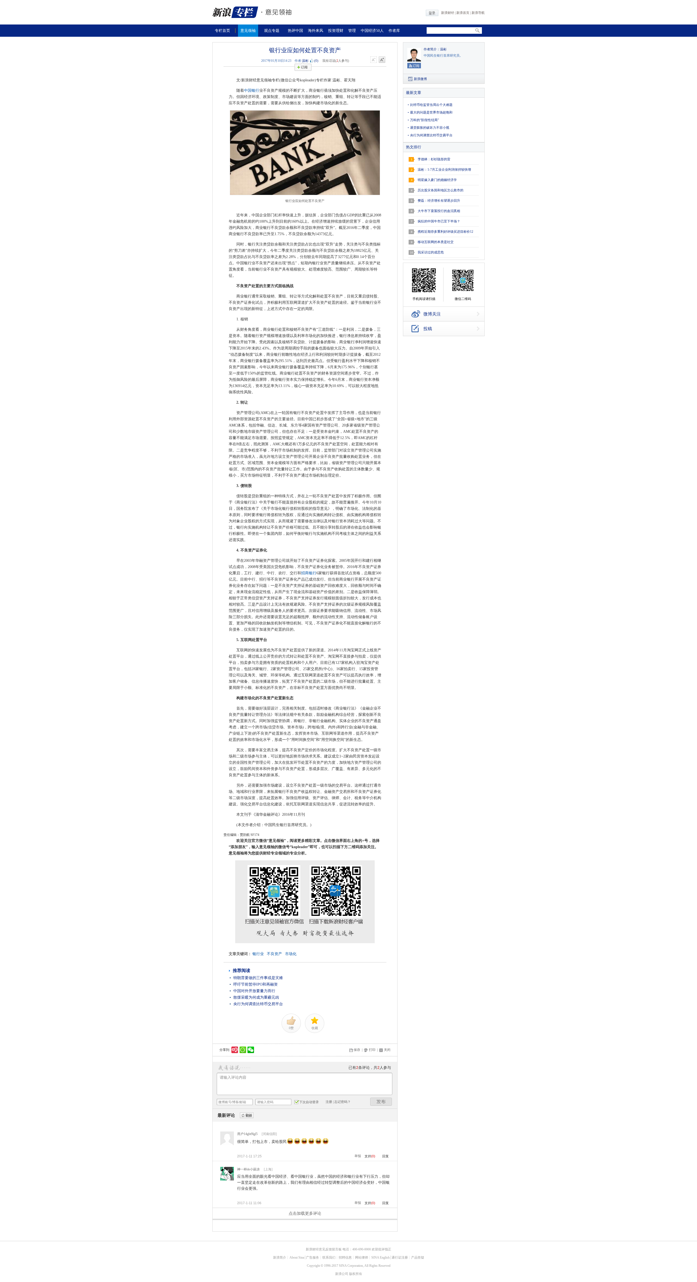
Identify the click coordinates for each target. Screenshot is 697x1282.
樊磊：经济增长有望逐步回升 (439, 201)
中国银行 (251, 90)
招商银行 (308, 573)
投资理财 (335, 31)
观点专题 (271, 31)
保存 (357, 1050)
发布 (381, 1101)
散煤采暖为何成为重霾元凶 (256, 997)
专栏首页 (222, 31)
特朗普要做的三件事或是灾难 (258, 978)
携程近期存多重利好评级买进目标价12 (445, 232)
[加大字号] (382, 59)
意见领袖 (248, 31)
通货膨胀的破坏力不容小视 (429, 128)
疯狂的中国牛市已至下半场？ (439, 221)
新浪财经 (447, 13)
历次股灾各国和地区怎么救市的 (440, 190)
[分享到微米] (234, 1050)
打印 (372, 1050)
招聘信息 (345, 1257)
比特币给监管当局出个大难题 (431, 105)
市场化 (290, 954)
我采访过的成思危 (431, 252)
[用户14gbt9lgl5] (227, 1144)
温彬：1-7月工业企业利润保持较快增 (444, 169)
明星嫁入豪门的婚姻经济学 (437, 180)
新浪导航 (478, 13)
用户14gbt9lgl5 (247, 1134)
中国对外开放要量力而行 (254, 991)
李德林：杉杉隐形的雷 (434, 159)
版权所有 (355, 1274)
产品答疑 (417, 1257)
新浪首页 (462, 13)
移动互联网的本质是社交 (436, 242)
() (316, 61)
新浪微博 (420, 79)
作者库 (394, 31)
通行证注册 (400, 1257)
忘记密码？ (342, 1102)
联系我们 (328, 1257)
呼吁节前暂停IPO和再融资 (255, 984)
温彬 (305, 61)
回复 (385, 1156)
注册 (329, 1102)
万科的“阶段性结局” (424, 120)
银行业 (258, 954)
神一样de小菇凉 (248, 1169)
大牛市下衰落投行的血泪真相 (439, 211)
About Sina (296, 1257)
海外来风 (315, 31)
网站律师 (361, 1257)
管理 (352, 31)
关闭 (387, 1050)
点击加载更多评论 (305, 1213)
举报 (357, 1156)
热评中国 (295, 31)
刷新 (246, 1115)
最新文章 (413, 93)
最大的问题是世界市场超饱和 (431, 112)
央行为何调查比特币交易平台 (258, 1004)
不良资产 (274, 954)
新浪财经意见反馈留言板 (324, 1249)
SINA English (380, 1257)
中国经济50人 (372, 31)
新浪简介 (279, 1257)
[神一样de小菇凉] (227, 1179)
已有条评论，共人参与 (369, 1068)
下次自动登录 (309, 1102)
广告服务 (312, 1257)
